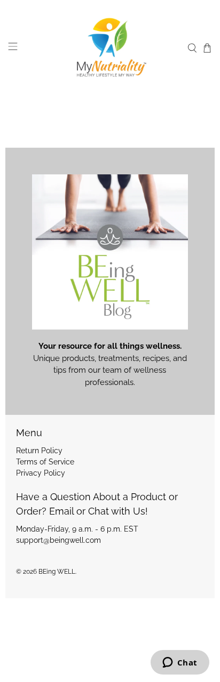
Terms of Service (45, 462)
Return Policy (39, 450)
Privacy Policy (40, 473)
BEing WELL (56, 571)
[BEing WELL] (110, 48)
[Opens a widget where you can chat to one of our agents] (179, 663)
